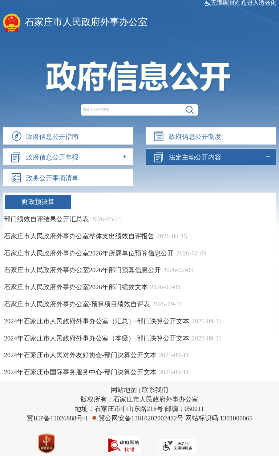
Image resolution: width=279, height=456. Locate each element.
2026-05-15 (106, 219)
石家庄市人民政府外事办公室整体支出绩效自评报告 (79, 236)
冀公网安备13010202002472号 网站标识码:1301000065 (175, 418)
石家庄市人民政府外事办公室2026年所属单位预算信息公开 (89, 253)
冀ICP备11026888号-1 (57, 418)
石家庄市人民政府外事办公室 (86, 22)
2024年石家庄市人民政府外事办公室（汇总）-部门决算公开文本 (96, 321)
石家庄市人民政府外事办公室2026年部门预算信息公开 (82, 270)
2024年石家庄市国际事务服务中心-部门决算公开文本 (80, 372)
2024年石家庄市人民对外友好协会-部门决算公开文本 (80, 355)
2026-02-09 (191, 253)
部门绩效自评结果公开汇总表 (46, 219)
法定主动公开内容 (195, 157)
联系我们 (155, 390)
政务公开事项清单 (52, 178)
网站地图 (124, 390)
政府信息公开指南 (52, 136)
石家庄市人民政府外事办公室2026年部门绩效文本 (76, 287)
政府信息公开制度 (195, 136)
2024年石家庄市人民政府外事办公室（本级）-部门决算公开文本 (96, 338)
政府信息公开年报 (52, 157)
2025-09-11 (167, 304)
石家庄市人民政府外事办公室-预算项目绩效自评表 (77, 304)
